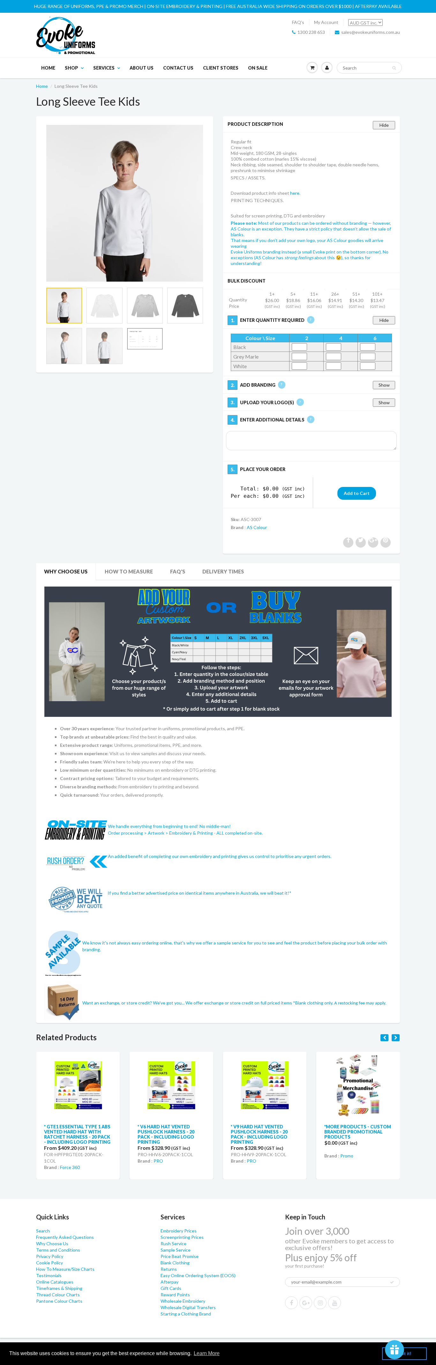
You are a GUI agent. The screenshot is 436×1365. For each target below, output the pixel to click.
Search (43, 1230)
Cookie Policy (49, 1262)
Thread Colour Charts (58, 1294)
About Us (142, 68)
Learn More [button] (207, 1353)
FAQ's (298, 22)
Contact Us (178, 68)
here (294, 193)
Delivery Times (223, 571)
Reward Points (175, 1294)
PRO (104, 1161)
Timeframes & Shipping (59, 1288)
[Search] (394, 68)
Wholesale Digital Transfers (188, 1307)
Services (104, 68)
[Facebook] (291, 1302)
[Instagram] (320, 1302)
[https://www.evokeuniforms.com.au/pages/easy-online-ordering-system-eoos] (218, 651)
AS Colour (257, 527)
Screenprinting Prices (182, 1237)
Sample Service (176, 1250)
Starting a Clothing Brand (186, 1313)
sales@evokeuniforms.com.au (370, 32)
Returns (169, 1269)
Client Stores (220, 68)
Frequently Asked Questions (65, 1237)
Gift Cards (171, 1288)
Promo (292, 1155)
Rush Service (173, 1243)
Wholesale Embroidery (183, 1301)
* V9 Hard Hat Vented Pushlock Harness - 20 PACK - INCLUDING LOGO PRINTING (205, 1134)
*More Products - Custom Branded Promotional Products (303, 1132)
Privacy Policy (49, 1256)
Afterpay (169, 1282)
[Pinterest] (305, 1302)
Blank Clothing (175, 1262)
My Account (326, 22)
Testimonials (49, 1275)
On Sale (257, 68)
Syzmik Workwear (397, 1153)
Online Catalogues (54, 1282)
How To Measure (129, 571)
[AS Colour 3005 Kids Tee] (124, 203)
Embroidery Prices (179, 1230)
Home (48, 68)
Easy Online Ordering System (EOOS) (198, 1275)
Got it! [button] (404, 1353)
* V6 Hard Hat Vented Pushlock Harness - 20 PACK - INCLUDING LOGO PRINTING (112, 1134)
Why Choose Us (65, 571)
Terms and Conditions (58, 1250)
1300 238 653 (311, 32)
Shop (71, 68)
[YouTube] (334, 1302)
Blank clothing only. (341, 1002)
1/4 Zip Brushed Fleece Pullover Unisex (391, 1129)
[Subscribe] (392, 1282)
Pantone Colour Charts (59, 1301)
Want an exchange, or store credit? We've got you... (133, 1002)
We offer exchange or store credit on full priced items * (240, 1002)
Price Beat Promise (180, 1256)
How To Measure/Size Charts (65, 1269)
